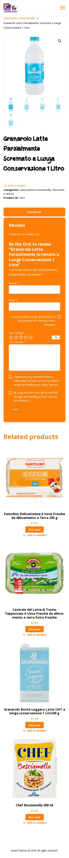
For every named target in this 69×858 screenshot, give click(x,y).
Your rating (16, 333)
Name (13, 283)
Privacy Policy (21, 388)
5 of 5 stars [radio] (31, 337)
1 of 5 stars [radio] (11, 337)
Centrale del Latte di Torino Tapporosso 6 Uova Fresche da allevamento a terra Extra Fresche (34, 613)
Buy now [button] (34, 529)
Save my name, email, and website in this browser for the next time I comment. (34, 320)
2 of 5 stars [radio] (16, 337)
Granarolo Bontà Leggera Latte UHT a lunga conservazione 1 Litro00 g (34, 711)
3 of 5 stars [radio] (21, 337)
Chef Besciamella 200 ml (34, 805)
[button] (59, 41)
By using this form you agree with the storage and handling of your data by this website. (35, 396)
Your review (17, 342)
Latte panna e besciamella (19, 18)
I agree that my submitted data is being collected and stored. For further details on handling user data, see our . (36, 382)
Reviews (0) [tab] (34, 212)
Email (13, 300)
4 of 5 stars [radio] (26, 337)
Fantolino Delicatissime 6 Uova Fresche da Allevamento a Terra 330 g (34, 516)
